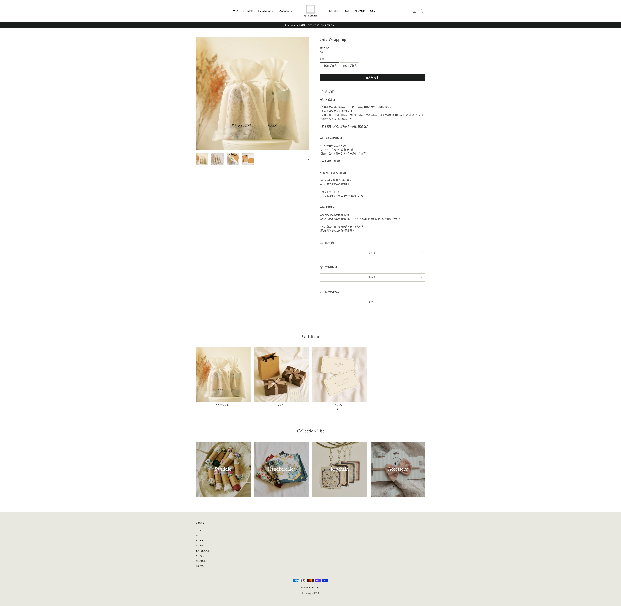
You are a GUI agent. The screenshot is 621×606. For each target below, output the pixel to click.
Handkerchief (266, 10)
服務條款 (200, 566)
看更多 (372, 253)
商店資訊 (200, 556)
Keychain (334, 10)
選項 (322, 59)
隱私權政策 (201, 561)
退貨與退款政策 (203, 551)
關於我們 (360, 10)
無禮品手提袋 (350, 65)
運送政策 (200, 546)
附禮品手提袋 (330, 65)
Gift (347, 10)
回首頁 (199, 530)
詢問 (373, 10)
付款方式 (200, 540)
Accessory (285, 10)
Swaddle (248, 10)
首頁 (235, 10)
